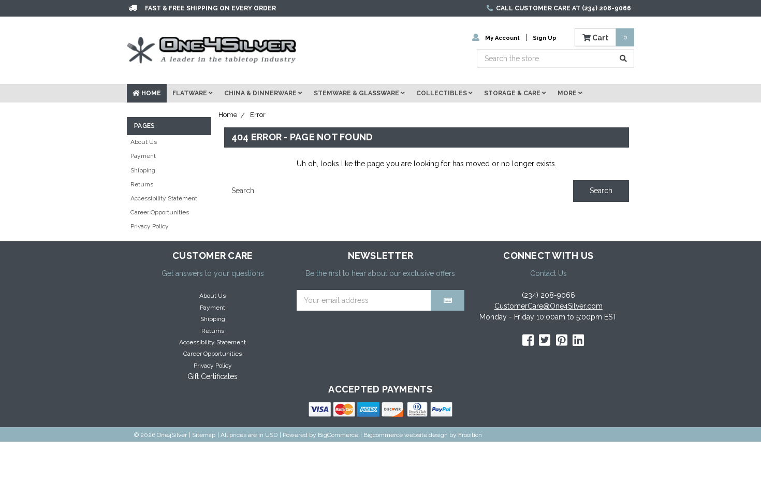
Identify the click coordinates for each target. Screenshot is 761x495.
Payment (143, 155)
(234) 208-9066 (548, 295)
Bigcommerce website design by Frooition (422, 435)
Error (258, 115)
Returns (141, 184)
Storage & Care (513, 93)
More (568, 93)
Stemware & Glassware (357, 93)
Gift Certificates (212, 376)
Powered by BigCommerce (320, 435)
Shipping (142, 170)
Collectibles (442, 93)
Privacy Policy (149, 226)
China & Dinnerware (261, 93)
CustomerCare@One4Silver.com (548, 306)
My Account (502, 37)
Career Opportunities (159, 212)
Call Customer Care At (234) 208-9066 (563, 8)
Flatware (190, 93)
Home (150, 93)
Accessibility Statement (163, 198)
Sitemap (203, 435)
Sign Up (545, 37)
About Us (143, 141)
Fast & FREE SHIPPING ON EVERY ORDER (210, 8)
